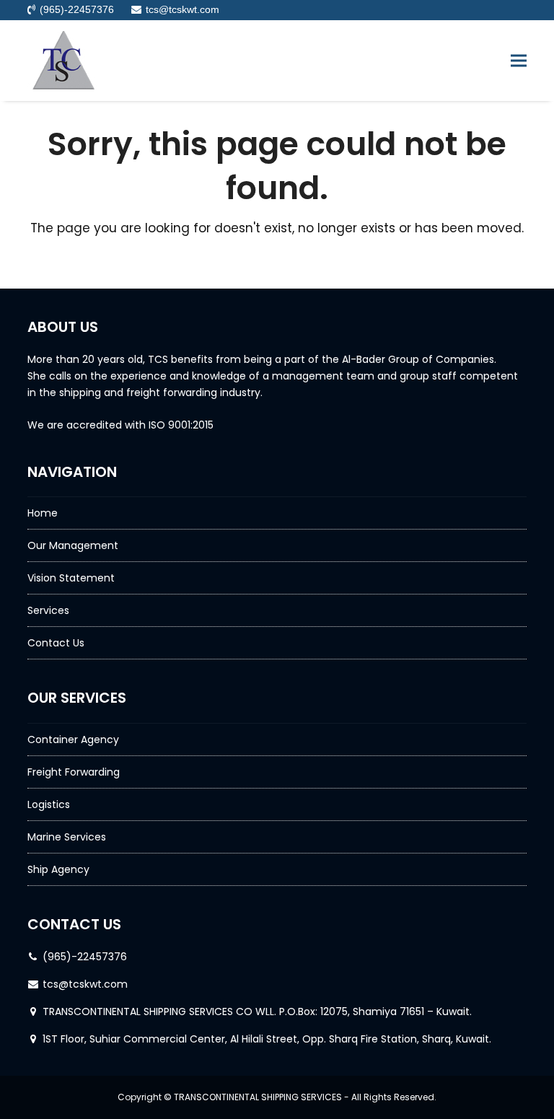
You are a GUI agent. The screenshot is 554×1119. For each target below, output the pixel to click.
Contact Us (55, 643)
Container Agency (73, 739)
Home (42, 513)
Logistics (48, 804)
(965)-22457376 (85, 956)
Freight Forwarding (73, 772)
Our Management (72, 545)
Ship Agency (58, 869)
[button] (519, 60)
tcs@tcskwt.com (85, 984)
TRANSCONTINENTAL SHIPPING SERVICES (258, 1097)
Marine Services (66, 837)
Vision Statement (71, 578)
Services (48, 610)
